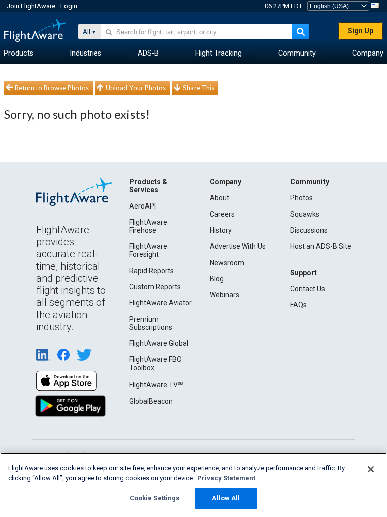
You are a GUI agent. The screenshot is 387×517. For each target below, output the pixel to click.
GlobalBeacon (151, 401)
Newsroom (227, 262)
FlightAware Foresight (148, 250)
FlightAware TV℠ (156, 385)
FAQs (298, 305)
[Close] (371, 469)
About (219, 198)
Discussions (309, 230)
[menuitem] (18, 53)
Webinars (224, 295)
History (221, 230)
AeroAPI (142, 206)
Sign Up (360, 31)
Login (68, 6)
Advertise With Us (238, 246)
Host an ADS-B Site (320, 246)
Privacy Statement (226, 478)
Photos (301, 198)
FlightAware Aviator (160, 303)
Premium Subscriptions (150, 323)
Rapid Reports (151, 271)
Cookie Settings (155, 498)
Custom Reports (155, 287)
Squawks (304, 214)
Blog (217, 279)
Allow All (226, 498)
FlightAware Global (158, 343)
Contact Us (307, 289)
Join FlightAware (31, 6)
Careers (222, 214)
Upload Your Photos (136, 88)
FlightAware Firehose (148, 226)
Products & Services (148, 186)
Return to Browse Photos (52, 88)
